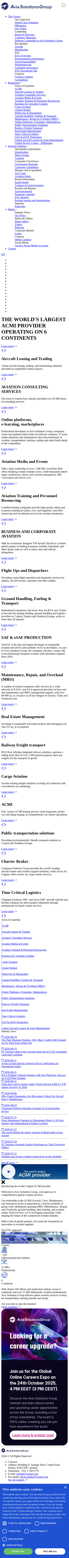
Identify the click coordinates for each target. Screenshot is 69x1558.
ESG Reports (22, 197)
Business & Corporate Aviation (31, 103)
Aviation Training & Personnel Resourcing (37, 100)
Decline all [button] (50, 1551)
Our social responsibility (14, 1236)
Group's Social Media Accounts (31, 245)
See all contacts (16, 1479)
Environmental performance (29, 58)
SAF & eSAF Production (28, 137)
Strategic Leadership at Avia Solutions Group (38, 40)
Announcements (23, 191)
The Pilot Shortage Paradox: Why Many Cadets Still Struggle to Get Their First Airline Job (33, 1040)
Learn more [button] (7, 346)
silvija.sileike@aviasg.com (34, 1476)
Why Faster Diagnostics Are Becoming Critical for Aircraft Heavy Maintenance (32, 1096)
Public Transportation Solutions (31, 125)
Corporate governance (26, 67)
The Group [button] (14, 16)
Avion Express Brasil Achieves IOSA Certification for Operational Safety (29, 1063)
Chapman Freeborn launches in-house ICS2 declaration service (30, 1108)
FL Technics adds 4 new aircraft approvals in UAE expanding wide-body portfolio (34, 1051)
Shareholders (21, 152)
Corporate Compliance (27, 167)
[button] (2, 351)
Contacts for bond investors (29, 185)
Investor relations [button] (17, 146)
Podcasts (19, 227)
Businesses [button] (14, 82)
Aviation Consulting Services (30, 94)
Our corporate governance (15, 1239)
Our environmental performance (18, 1233)
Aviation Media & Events (28, 97)
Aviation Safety (23, 176)
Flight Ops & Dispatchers (28, 113)
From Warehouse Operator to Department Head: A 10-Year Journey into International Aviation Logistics (32, 1120)
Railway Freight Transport (29, 128)
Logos (18, 233)
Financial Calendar (25, 194)
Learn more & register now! (33, 1435)
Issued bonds (21, 182)
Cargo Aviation (23, 106)
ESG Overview (23, 55)
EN (3, 254)
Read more (56, 1517)
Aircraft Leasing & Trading (29, 91)
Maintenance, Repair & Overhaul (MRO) (36, 119)
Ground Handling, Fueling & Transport (35, 116)
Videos (18, 224)
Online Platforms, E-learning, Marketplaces (37, 122)
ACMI (18, 88)
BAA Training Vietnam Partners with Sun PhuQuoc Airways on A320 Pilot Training (33, 1075)
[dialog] (34, 1521)
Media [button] (11, 209)
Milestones (20, 25)
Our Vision (20, 28)
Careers (12, 248)
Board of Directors (24, 34)
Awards (19, 46)
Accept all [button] (18, 1551)
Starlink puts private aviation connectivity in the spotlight (31, 1155)
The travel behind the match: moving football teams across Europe (32, 1132)
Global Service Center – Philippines (34, 143)
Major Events (22, 155)
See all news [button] (8, 1162)
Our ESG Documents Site (15, 1242)
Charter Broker (23, 110)
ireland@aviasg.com (27, 1473)
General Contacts (24, 76)
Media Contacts (23, 239)
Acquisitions (21, 79)
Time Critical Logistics (27, 134)
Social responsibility (25, 61)
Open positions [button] (9, 1306)
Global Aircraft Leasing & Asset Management (39, 140)
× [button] (65, 1487)
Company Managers (25, 37)
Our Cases (20, 173)
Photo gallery (22, 221)
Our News (20, 215)
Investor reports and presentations (32, 200)
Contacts (19, 158)
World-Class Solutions (26, 22)
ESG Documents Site (26, 70)
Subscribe (20, 206)
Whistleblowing (23, 64)
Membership (21, 49)
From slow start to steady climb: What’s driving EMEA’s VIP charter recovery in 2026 (33, 1084)
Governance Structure (26, 164)
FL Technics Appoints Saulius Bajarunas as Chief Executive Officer (33, 1144)
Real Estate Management (28, 131)
